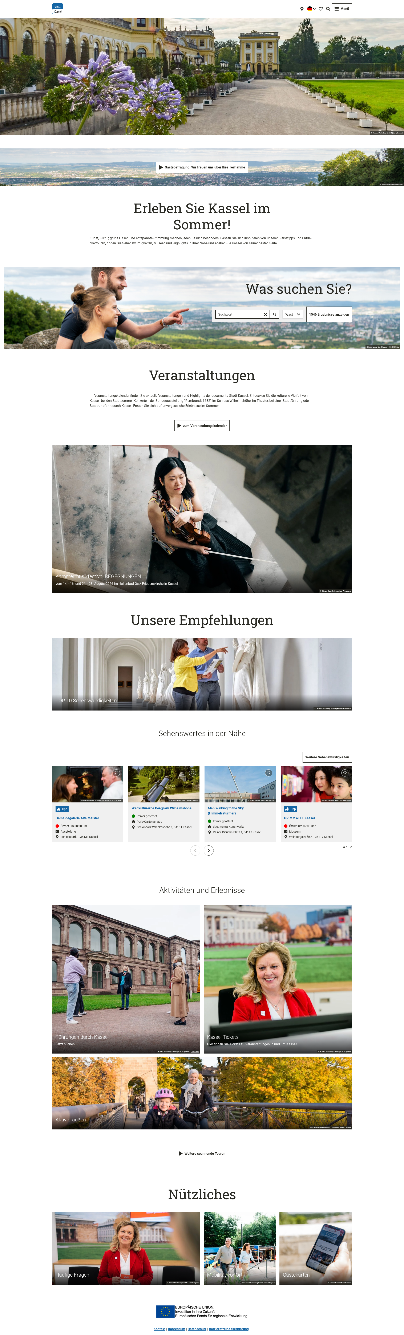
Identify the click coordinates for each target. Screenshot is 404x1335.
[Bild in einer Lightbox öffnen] (202, 1311)
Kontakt (159, 1329)
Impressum (176, 1329)
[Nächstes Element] (209, 850)
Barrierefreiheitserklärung (229, 1329)
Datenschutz (197, 1329)
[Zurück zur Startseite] (57, 8)
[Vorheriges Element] (195, 850)
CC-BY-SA (394, 347)
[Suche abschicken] (274, 314)
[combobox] (247, 314)
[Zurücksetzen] (266, 314)
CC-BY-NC (118, 800)
